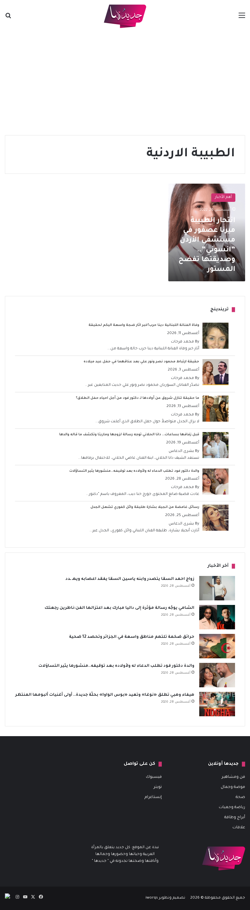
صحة (240, 797)
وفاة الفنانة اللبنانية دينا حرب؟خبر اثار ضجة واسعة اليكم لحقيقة (144, 325)
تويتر (158, 787)
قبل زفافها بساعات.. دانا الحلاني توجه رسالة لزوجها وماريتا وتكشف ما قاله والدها (129, 435)
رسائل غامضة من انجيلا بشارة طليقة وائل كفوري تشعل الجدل (144, 507)
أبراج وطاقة (234, 817)
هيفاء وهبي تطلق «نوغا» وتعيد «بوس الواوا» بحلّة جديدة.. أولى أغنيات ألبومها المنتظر (104, 695)
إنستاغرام (153, 797)
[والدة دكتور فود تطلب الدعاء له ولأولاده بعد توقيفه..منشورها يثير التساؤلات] (217, 675)
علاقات (238, 827)
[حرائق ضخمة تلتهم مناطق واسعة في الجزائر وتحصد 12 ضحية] (217, 646)
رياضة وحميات (232, 807)
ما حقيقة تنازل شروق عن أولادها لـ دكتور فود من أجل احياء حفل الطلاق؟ (137, 398)
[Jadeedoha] (125, 16)
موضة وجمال (233, 787)
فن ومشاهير (233, 777)
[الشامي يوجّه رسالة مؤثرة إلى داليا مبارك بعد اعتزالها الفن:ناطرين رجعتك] (217, 617)
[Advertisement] (125, 81)
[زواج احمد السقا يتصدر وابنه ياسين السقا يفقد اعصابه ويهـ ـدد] (217, 588)
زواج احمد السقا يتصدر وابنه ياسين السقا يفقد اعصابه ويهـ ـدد (129, 579)
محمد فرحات (182, 342)
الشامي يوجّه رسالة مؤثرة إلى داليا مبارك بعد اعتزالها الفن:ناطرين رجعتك (119, 608)
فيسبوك (154, 777)
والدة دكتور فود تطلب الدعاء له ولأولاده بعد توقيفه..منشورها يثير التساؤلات (134, 471)
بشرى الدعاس (181, 451)
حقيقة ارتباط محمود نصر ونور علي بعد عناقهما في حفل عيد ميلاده (141, 362)
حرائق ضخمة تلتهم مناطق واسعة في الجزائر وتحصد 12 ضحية (131, 637)
